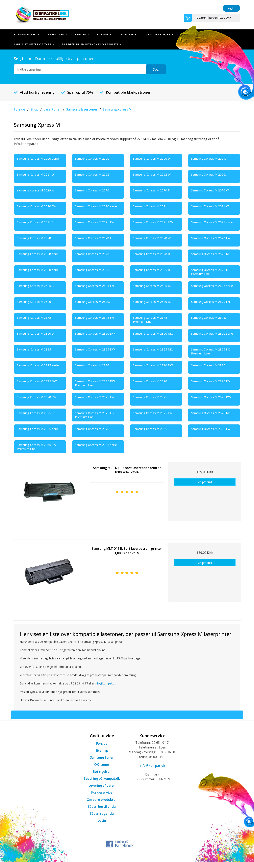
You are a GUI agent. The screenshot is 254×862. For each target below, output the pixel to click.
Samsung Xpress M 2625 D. (152, 270)
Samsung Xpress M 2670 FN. (210, 302)
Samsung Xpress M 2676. (208, 317)
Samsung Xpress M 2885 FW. (211, 429)
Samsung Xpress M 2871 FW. (95, 397)
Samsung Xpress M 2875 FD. (36, 413)
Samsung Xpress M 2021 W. (36, 174)
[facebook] (120, 843)
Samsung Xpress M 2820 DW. (95, 333)
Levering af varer (102, 785)
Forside (102, 743)
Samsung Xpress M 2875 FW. (153, 413)
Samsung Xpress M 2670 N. (152, 302)
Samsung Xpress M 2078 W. (152, 238)
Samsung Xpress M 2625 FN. (94, 286)
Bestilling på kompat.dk (102, 778)
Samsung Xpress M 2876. (92, 429)
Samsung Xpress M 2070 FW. (37, 206)
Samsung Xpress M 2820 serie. (212, 333)
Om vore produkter (102, 799)
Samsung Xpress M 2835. (208, 365)
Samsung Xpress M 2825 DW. (95, 349)
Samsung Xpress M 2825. (34, 349)
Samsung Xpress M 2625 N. (152, 286)
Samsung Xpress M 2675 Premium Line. (150, 319)
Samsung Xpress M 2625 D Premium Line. (209, 272)
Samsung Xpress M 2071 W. (210, 206)
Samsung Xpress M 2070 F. (151, 190)
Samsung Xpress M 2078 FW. (211, 238)
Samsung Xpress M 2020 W (152, 158)
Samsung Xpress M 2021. (208, 158)
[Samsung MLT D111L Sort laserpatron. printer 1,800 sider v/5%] (49, 580)
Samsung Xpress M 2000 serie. (38, 158)
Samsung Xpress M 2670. (92, 302)
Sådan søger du (102, 813)
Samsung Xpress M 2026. (208, 174)
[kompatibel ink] (49, 15)
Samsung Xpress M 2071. (150, 206)
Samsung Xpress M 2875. (150, 397)
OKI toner (101, 764)
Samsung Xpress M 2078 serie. (38, 254)
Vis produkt (205, 482)
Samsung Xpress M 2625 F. (35, 286)
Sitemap (101, 750)
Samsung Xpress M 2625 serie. (212, 286)
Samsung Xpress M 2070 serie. (96, 206)
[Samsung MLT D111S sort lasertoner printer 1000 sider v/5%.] (49, 499)
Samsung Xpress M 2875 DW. (211, 397)
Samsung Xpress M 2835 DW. (37, 381)
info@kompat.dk (105, 683)
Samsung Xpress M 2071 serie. (212, 222)
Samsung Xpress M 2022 (92, 174)
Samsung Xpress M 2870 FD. (210, 381)
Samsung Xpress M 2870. (150, 381)
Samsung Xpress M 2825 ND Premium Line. (210, 351)
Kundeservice (101, 792)
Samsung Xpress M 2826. (92, 365)
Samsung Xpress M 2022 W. (152, 174)
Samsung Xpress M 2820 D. (36, 333)
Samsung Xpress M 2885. (150, 429)
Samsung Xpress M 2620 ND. (211, 254)
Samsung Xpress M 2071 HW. (153, 222)
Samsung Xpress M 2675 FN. (94, 317)
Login (102, 820)
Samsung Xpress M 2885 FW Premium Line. (36, 447)
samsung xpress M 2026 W (35, 190)
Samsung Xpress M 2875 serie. (38, 429)
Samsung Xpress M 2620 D (151, 254)
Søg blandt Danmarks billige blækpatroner (54, 58)
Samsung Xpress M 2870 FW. (37, 397)
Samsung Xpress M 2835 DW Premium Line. (95, 383)
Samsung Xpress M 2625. (92, 270)
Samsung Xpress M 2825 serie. (38, 365)
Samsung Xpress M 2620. (92, 254)
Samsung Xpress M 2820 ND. (153, 333)
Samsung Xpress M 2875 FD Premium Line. (94, 415)
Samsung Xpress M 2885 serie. (96, 445)
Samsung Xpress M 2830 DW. (153, 365)
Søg (156, 69)
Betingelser (102, 771)
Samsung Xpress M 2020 (92, 158)
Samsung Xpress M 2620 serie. (38, 270)
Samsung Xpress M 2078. (34, 238)
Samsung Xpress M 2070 (92, 190)
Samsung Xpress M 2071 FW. (95, 222)
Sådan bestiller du (102, 806)
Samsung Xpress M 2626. (34, 302)
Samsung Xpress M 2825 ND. (153, 349)
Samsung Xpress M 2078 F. (93, 238)
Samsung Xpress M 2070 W (210, 190)
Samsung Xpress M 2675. (34, 317)
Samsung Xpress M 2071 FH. (36, 222)
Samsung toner (102, 757)
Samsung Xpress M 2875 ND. (211, 413)
